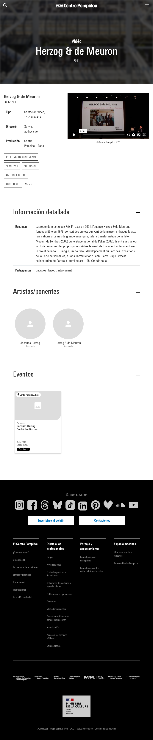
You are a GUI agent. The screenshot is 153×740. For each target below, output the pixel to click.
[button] (76, 212)
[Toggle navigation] (147, 6)
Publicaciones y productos (59, 593)
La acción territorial (22, 597)
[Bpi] (24, 679)
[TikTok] (70, 506)
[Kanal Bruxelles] (96, 679)
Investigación (53, 627)
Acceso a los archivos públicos (57, 636)
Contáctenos (102, 520)
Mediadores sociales (56, 608)
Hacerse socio (19, 582)
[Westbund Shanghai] (117, 679)
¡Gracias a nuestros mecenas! (123, 554)
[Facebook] (32, 506)
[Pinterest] (95, 506)
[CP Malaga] (76, 679)
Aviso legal (43, 728)
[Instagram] (19, 506)
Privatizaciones (54, 564)
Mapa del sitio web (59, 728)
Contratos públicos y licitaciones (56, 574)
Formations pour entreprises (88, 558)
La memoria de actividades (25, 567)
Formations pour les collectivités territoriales (91, 569)
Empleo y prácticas (22, 574)
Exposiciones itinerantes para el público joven (58, 618)
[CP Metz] (61, 679)
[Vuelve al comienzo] (144, 731)
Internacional (19, 589)
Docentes (51, 601)
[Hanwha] (133, 679)
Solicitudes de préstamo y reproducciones (59, 584)
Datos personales (84, 728)
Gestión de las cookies (105, 728)
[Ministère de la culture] (76, 706)
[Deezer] (108, 506)
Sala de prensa (53, 645)
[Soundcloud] (121, 506)
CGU (72, 728)
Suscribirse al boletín (51, 520)
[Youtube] (133, 506)
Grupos (50, 556)
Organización (19, 559)
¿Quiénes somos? (21, 552)
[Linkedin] (82, 506)
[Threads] (44, 506)
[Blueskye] (57, 506)
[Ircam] (43, 679)
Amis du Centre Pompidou (126, 563)
